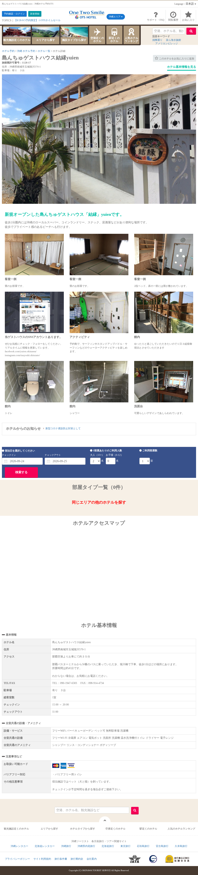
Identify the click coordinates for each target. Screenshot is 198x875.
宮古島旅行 (162, 846)
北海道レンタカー (45, 846)
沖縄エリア (115, 16)
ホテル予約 (8, 51)
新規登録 (34, 13)
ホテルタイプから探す (82, 828)
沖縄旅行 (66, 846)
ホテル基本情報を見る (181, 66)
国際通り (157, 40)
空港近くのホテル (97, 40)
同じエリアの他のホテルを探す (99, 502)
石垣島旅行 (143, 846)
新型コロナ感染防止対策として (63, 428)
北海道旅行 (108, 846)
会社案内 (92, 858)
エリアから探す (45, 40)
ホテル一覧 (44, 51)
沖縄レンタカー (19, 846)
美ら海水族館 (173, 40)
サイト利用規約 (42, 858)
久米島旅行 (181, 846)
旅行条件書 (61, 858)
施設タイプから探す (74, 40)
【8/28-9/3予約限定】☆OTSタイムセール (37, 20)
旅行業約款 (77, 858)
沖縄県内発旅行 (86, 846)
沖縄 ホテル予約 (26, 51)
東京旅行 (125, 846)
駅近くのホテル (114, 40)
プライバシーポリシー (17, 858)
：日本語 (184, 3)
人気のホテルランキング (181, 828)
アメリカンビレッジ (166, 43)
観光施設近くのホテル (16, 40)
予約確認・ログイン (14, 13)
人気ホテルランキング (131, 40)
